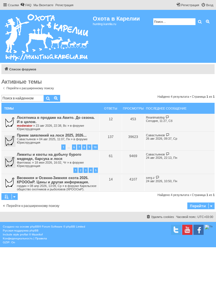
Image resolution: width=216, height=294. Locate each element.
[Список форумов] (47, 36)
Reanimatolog (155, 117)
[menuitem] (26, 5)
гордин (21, 186)
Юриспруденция (28, 129)
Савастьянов (26, 139)
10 (95, 147)
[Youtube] (187, 230)
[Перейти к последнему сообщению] (167, 117)
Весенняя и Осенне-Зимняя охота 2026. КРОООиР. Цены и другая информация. (53, 180)
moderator (24, 125)
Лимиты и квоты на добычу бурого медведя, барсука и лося (49, 156)
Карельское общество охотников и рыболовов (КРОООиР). (56, 187)
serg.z (150, 177)
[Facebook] (199, 230)
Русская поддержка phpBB (21, 230)
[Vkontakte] (176, 230)
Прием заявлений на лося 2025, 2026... (52, 135)
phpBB (34, 226)
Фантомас (24, 162)
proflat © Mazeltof (31, 234)
